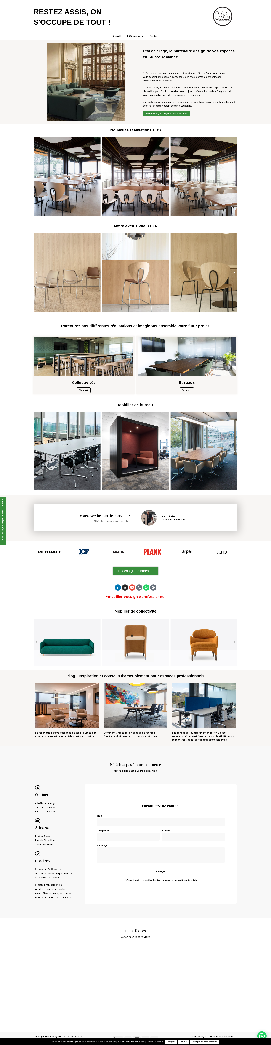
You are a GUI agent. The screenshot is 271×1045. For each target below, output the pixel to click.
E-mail (167, 830)
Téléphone (104, 830)
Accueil (116, 36)
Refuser (183, 1041)
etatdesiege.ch (54, 1036)
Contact (154, 36)
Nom (101, 815)
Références (133, 36)
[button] (36, 176)
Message (103, 845)
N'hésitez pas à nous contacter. (112, 520)
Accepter (170, 1041)
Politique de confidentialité (223, 1036)
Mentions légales (200, 1036)
